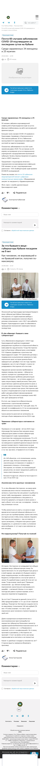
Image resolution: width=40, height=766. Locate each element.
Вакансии (24, 721)
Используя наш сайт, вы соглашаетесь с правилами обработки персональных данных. (15, 754)
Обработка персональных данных (20, 730)
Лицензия (32, 721)
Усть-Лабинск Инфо (7, 26)
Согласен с (19, 230)
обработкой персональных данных (23, 230)
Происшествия (18, 26)
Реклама (16, 721)
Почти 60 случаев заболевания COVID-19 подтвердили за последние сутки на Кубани (18, 29)
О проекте (20, 726)
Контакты (8, 721)
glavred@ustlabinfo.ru (32, 743)
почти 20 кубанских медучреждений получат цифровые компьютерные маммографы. (17, 176)
